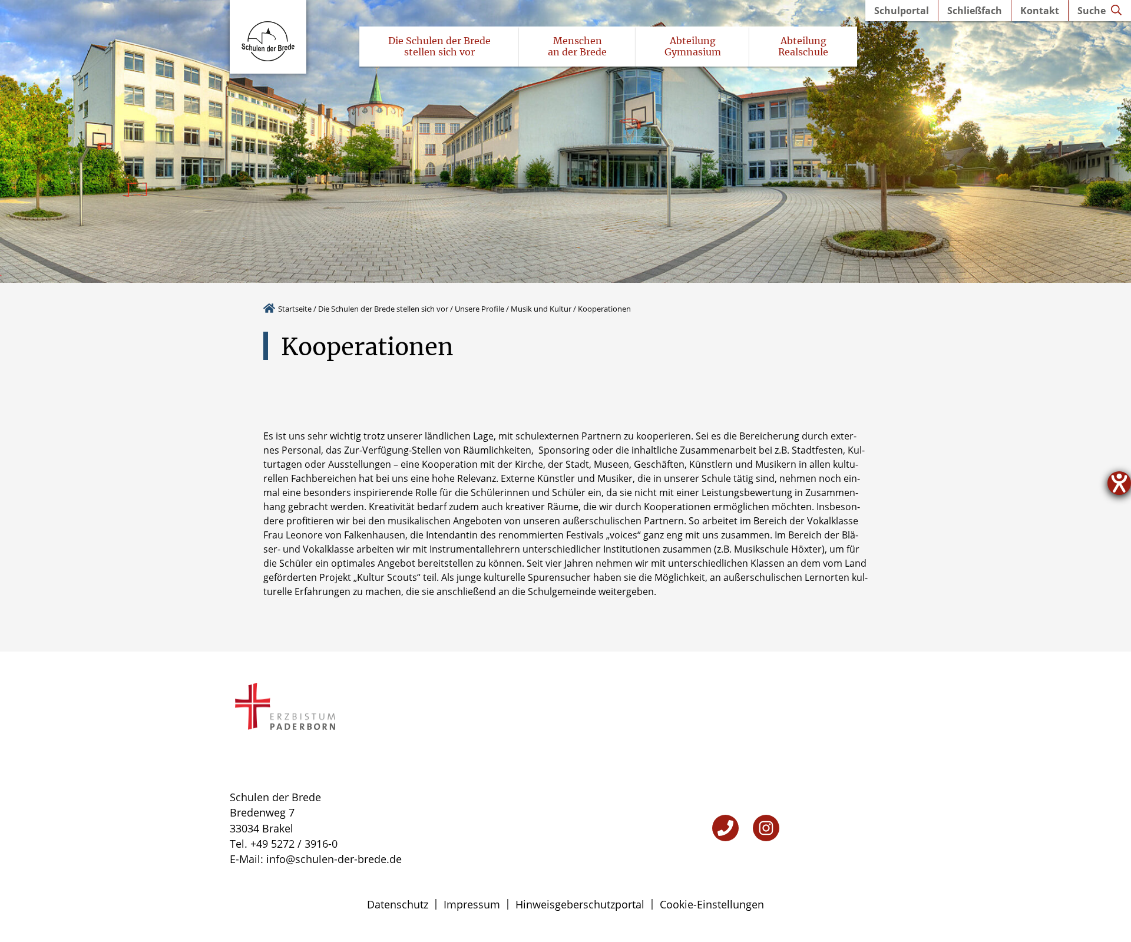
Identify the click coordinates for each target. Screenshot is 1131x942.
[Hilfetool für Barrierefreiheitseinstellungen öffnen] (1119, 483)
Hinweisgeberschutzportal (579, 904)
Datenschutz (397, 904)
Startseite (295, 308)
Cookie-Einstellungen (712, 904)
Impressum (472, 904)
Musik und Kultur (541, 308)
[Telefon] (725, 828)
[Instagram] (766, 828)
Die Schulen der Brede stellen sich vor (383, 308)
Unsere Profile (479, 308)
